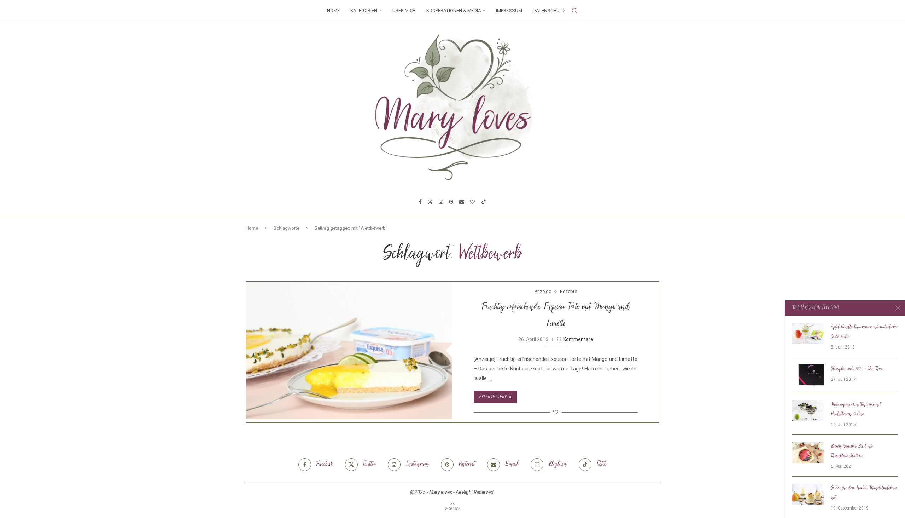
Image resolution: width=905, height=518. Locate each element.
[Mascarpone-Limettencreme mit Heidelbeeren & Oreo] (808, 410)
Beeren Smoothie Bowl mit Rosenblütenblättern (852, 451)
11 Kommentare (574, 339)
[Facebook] (420, 201)
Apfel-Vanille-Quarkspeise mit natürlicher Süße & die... (864, 332)
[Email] (461, 201)
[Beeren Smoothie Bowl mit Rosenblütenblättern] (808, 452)
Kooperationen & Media (453, 10)
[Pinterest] (451, 201)
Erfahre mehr (493, 397)
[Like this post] (555, 412)
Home (333, 10)
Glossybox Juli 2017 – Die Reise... (858, 369)
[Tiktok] (483, 201)
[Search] (574, 10)
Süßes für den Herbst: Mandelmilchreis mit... (864, 493)
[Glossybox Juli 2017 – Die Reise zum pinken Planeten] (808, 375)
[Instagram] (441, 201)
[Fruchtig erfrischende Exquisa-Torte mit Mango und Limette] (349, 350)
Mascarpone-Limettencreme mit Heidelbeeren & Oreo (856, 409)
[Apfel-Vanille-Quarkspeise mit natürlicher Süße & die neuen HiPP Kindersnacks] (808, 333)
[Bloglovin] (472, 201)
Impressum (509, 10)
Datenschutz (549, 10)
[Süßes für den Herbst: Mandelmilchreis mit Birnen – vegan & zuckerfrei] (808, 494)
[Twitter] (430, 201)
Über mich (404, 10)
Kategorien (363, 10)
